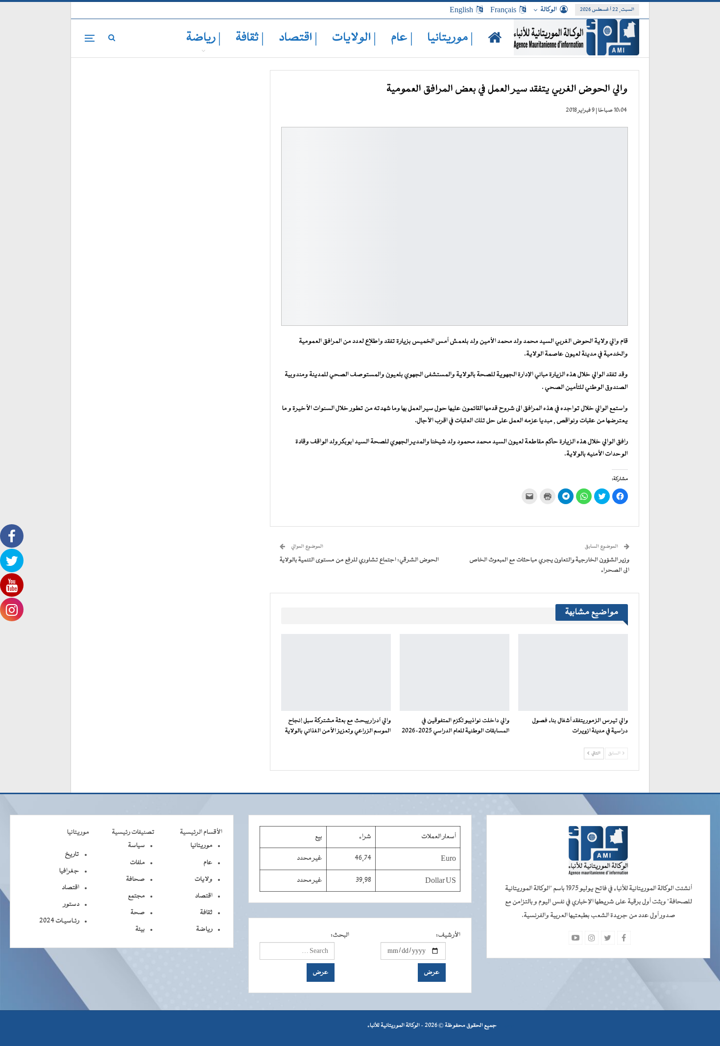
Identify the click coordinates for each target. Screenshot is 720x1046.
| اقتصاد (298, 38)
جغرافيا (69, 871)
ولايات (203, 879)
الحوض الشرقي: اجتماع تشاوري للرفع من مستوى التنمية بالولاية (359, 560)
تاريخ (72, 854)
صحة (137, 913)
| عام (402, 38)
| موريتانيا (450, 38)
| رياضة (203, 38)
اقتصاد (204, 896)
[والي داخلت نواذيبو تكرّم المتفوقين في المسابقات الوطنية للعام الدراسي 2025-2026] (454, 672)
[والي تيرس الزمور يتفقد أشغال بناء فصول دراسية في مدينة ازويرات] (573, 672)
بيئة (140, 929)
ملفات (137, 863)
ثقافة (206, 913)
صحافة (135, 879)
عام (208, 863)
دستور (71, 904)
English (461, 10)
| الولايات (354, 38)
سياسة (136, 846)
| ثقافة (250, 38)
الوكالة (548, 10)
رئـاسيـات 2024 (59, 921)
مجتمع (136, 896)
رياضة (204, 929)
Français (503, 10)
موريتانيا (202, 846)
